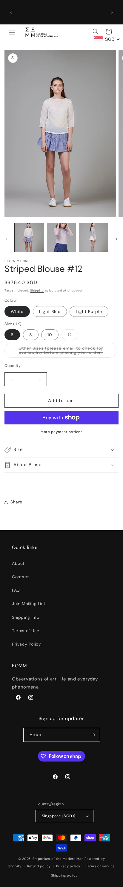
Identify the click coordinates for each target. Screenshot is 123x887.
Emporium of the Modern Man (58, 859)
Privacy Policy (26, 644)
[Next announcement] (112, 12)
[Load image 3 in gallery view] (61, 237)
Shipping (37, 290)
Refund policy (39, 866)
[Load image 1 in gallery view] (29, 237)
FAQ (16, 590)
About (18, 563)
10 (49, 334)
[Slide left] (6, 239)
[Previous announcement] (11, 12)
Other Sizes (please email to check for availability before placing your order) (68, 351)
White (17, 311)
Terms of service (100, 866)
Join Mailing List (28, 603)
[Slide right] (116, 239)
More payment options (61, 431)
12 (73, 336)
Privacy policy (68, 866)
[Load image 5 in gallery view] (93, 237)
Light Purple (89, 311)
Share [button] (16, 502)
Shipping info (25, 617)
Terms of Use (25, 630)
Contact (20, 576)
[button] (12, 32)
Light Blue (50, 311)
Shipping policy (64, 875)
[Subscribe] (93, 735)
